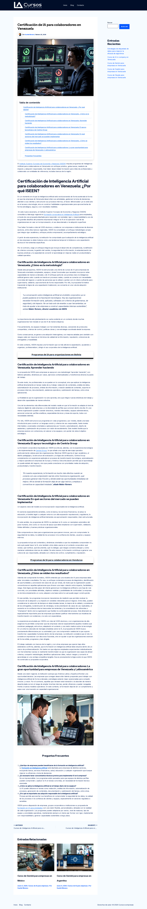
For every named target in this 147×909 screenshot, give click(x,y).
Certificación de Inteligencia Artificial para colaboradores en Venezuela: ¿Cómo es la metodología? (57, 115)
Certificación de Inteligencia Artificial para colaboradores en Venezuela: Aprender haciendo (56, 122)
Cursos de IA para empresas (38, 886)
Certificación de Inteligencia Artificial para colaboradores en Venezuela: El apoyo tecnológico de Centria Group (55, 128)
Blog (72, 5)
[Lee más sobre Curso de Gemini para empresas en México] (36, 857)
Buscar (110, 22)
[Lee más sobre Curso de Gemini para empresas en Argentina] (75, 857)
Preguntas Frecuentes (33, 156)
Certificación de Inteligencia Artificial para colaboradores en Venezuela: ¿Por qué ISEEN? (54, 108)
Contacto (80, 5)
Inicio (65, 5)
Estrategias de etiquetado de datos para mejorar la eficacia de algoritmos (118, 51)
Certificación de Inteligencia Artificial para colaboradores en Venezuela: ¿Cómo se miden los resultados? (56, 142)
